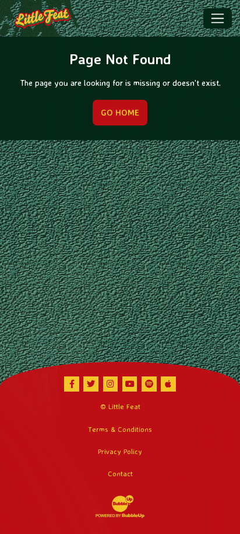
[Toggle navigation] (217, 18)
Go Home (120, 112)
